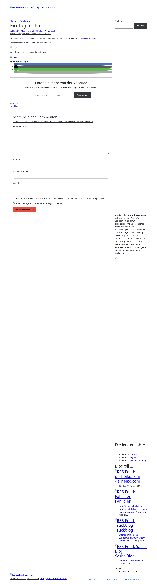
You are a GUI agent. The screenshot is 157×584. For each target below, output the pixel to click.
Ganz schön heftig (138, 460)
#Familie (25, 31)
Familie (23, 21)
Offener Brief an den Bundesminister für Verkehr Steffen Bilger (132, 537)
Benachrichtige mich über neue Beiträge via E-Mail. (38, 203)
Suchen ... (119, 21)
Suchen (140, 25)
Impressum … (112, 579)
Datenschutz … (93, 579)
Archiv (118, 568)
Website (16, 183)
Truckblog (124, 530)
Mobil (29, 21)
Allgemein (15, 21)
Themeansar (60, 578)
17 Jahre (122, 486)
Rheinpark (83, 38)
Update (133, 454)
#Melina (40, 31)
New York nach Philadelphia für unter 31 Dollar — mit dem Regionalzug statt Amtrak (133, 509)
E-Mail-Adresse (20, 171)
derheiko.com (127, 481)
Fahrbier (123, 501)
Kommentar (19, 126)
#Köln (32, 31)
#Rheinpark (50, 31)
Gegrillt (133, 457)
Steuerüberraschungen (130, 560)
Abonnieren (82, 95)
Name (16, 159)
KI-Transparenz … (133, 579)
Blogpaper (46, 578)
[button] (16, 64)
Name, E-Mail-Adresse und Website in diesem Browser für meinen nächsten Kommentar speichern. (59, 198)
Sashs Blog (125, 555)
